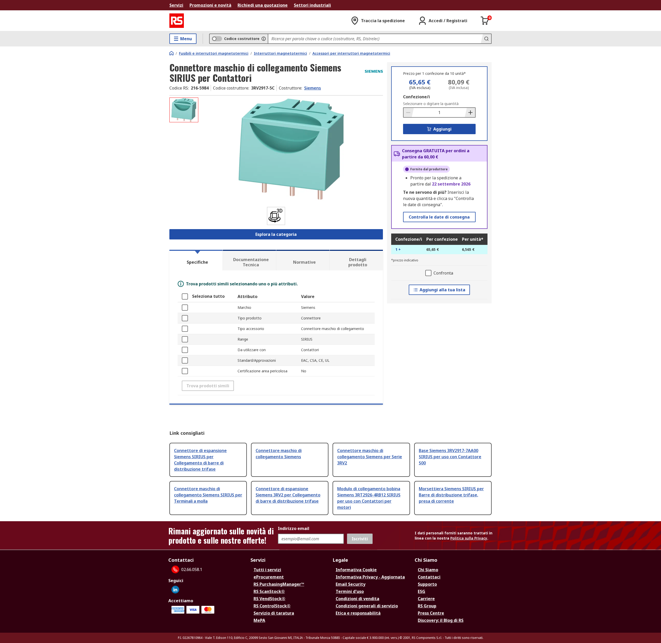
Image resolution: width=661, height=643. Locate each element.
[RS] (176, 20)
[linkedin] (175, 589)
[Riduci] (409, 112)
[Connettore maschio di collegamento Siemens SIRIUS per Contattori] (291, 149)
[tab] (196, 260)
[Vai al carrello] (485, 20)
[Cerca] (486, 38)
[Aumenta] (470, 112)
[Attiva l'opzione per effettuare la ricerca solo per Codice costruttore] (264, 39)
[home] (171, 53)
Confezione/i (416, 97)
